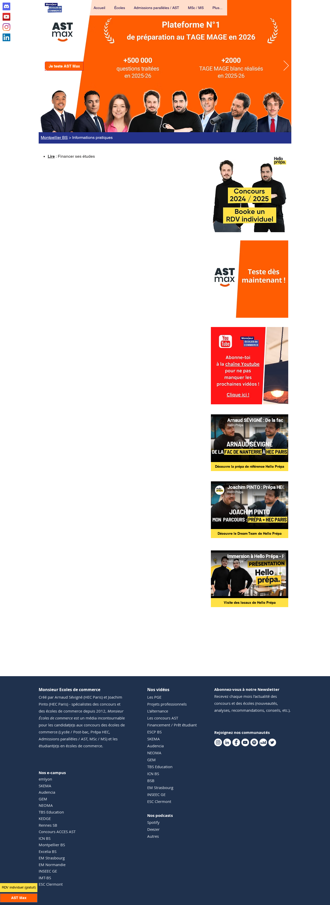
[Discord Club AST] (6, 6)
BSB (150, 780)
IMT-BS (45, 877)
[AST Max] (165, 125)
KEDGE (45, 818)
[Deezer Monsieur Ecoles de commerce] (263, 742)
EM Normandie (52, 864)
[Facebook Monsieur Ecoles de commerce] (236, 742)
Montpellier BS (54, 137)
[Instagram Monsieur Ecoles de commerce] (6, 27)
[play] (277, 313)
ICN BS (45, 838)
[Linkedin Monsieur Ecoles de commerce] (6, 37)
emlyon (45, 779)
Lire (51, 156)
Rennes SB (48, 825)
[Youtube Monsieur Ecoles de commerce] (6, 17)
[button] (120, 7)
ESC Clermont (51, 884)
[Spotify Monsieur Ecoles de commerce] (254, 742)
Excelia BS (47, 851)
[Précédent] (43, 66)
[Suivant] (286, 66)
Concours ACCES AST (57, 831)
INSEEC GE (48, 871)
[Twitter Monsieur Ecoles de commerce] (272, 742)
